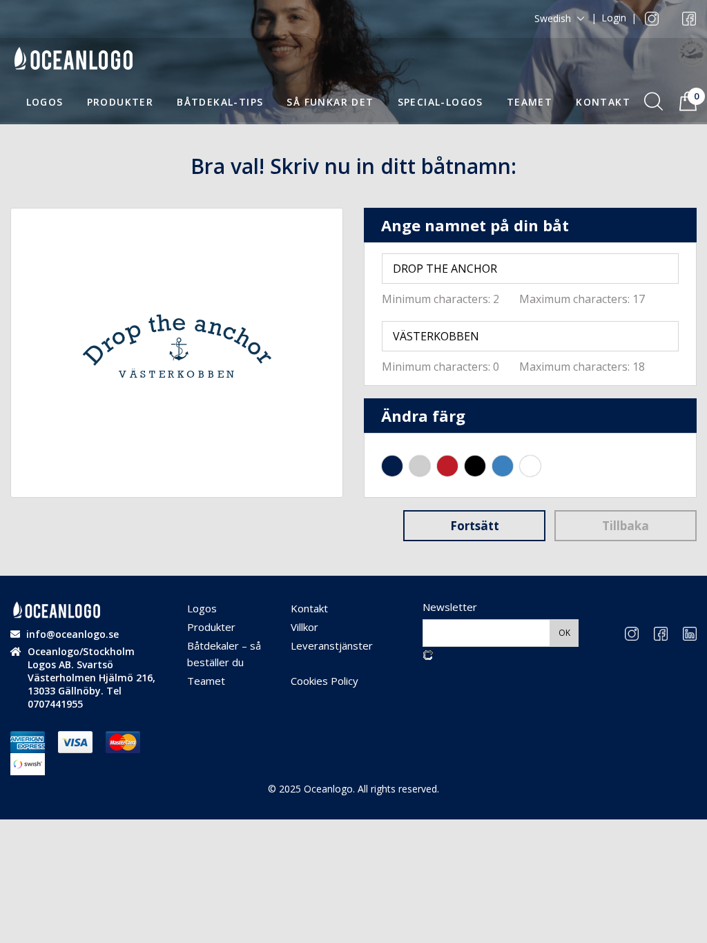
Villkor (304, 627)
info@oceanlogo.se (72, 634)
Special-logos (440, 101)
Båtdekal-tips (220, 101)
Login (613, 17)
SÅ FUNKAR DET (330, 101)
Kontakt (603, 101)
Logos (45, 101)
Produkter (120, 101)
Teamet (206, 681)
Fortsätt (474, 526)
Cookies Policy (324, 681)
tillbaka (625, 526)
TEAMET (529, 101)
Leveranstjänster (332, 645)
